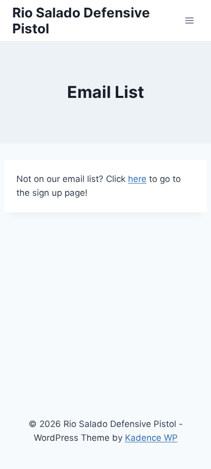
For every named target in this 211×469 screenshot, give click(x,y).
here (137, 179)
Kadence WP (151, 438)
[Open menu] (189, 20)
